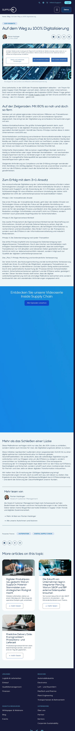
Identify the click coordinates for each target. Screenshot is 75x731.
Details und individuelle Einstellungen (17, 60)
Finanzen (6, 691)
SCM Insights (9, 23)
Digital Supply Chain (43, 533)
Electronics (42, 683)
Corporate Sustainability (48, 723)
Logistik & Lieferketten (11, 678)
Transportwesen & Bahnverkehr (51, 700)
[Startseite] (9, 9)
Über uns (41, 710)
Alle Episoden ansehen (37, 304)
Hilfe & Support (55, 3)
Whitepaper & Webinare (12, 710)
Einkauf (5, 683)
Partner (41, 715)
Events (5, 719)
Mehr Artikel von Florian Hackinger (20, 516)
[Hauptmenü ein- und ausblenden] (57, 9)
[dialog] (37, 57)
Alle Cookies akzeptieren (59, 59)
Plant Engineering (45, 695)
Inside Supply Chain (37, 95)
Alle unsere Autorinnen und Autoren (21, 521)
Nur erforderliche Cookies (41, 59)
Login (68, 3)
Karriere (41, 719)
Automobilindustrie (46, 678)
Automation (24, 533)
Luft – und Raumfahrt (47, 687)
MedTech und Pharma (47, 691)
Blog (4, 715)
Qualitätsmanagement (11, 687)
